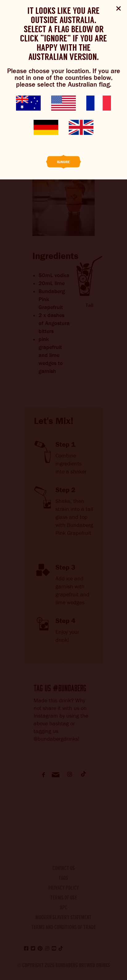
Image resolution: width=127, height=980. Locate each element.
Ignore (63, 162)
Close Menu (118, 8)
